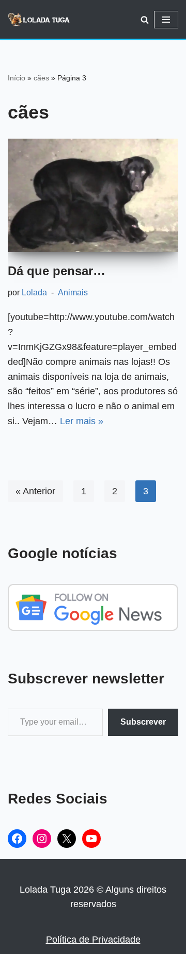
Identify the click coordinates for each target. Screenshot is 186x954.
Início (16, 78)
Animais (73, 292)
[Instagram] (42, 838)
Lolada (34, 292)
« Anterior (35, 491)
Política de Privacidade (93, 939)
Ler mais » (81, 421)
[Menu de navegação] (166, 19)
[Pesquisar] (145, 19)
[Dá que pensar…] (93, 195)
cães (41, 78)
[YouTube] (91, 838)
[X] (66, 838)
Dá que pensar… (56, 271)
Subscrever (143, 721)
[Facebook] (17, 838)
